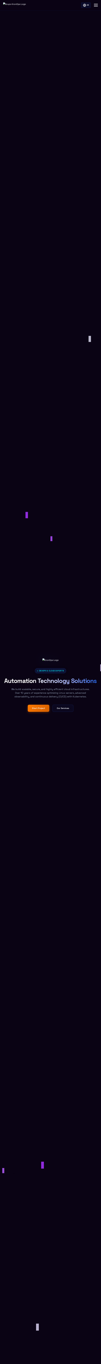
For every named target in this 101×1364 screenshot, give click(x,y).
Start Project (38, 708)
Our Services (63, 708)
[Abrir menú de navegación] (96, 5)
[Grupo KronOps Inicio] (14, 5)
